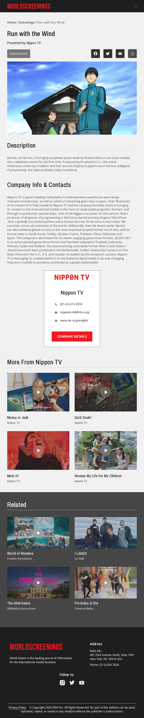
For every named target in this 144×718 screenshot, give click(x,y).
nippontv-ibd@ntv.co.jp (74, 312)
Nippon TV (13, 423)
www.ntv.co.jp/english (74, 320)
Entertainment (19, 53)
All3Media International (21, 608)
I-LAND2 (81, 553)
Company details (72, 336)
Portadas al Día (86, 603)
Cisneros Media (84, 608)
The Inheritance (18, 603)
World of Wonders (20, 553)
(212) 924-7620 (109, 665)
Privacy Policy (17, 707)
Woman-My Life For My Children (98, 475)
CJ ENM (79, 559)
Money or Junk (17, 417)
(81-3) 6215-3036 (71, 304)
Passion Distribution (19, 559)
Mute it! (13, 475)
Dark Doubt (83, 417)
